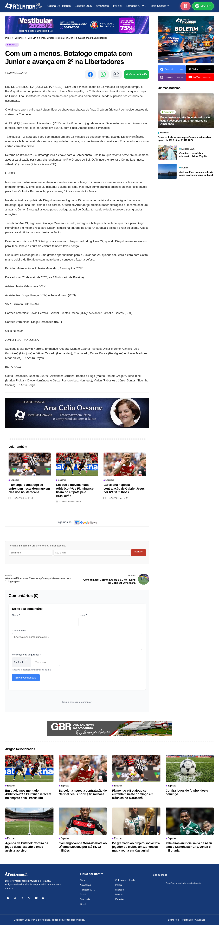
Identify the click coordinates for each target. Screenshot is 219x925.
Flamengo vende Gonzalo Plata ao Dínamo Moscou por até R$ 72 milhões (83, 846)
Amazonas (85, 884)
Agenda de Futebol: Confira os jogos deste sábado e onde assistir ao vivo (26, 846)
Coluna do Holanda (125, 880)
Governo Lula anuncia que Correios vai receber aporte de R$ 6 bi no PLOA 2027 (184, 138)
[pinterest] (29, 898)
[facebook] (8, 898)
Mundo (119, 894)
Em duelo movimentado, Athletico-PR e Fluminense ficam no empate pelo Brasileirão (74, 490)
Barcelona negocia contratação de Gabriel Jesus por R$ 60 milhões (124, 488)
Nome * (16, 615)
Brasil (82, 894)
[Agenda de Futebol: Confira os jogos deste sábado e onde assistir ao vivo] (29, 821)
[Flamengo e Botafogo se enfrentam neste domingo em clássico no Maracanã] (30, 464)
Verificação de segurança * (26, 654)
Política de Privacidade (193, 919)
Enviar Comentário (25, 677)
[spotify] (43, 898)
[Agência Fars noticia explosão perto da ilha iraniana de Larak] (167, 171)
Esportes (19, 38)
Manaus (119, 889)
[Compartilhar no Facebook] (90, 74)
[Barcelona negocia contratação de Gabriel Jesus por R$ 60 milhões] (125, 464)
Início (8, 38)
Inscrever (138, 551)
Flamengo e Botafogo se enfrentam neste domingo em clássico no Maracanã (29, 488)
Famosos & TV (87, 889)
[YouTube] (36, 898)
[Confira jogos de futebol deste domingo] (190, 768)
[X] (15, 898)
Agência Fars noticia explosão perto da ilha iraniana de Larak (196, 173)
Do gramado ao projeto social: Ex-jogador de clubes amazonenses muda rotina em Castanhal (136, 846)
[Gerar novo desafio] (26, 662)
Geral (83, 904)
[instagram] (22, 898)
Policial (118, 884)
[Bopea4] (23, 6)
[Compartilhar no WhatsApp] (103, 74)
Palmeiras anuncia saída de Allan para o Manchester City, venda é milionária (189, 846)
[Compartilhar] (116, 74)
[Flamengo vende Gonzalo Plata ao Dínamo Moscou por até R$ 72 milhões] (83, 821)
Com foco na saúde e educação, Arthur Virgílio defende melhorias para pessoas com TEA (193, 155)
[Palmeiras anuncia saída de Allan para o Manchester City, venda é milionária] (190, 821)
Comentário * (19, 630)
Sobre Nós (173, 919)
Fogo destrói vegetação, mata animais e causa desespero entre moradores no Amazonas (185, 120)
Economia (85, 899)
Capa (82, 880)
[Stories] (185, 6)
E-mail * (83, 615)
